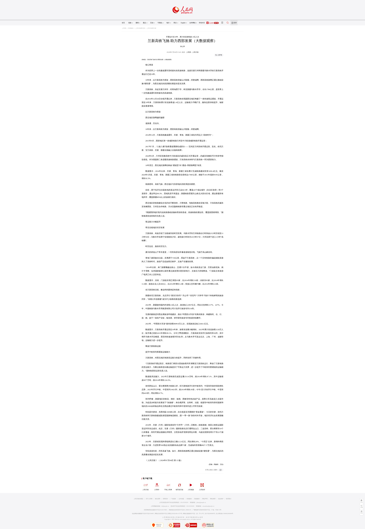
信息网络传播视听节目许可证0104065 (143, 513)
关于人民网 (149, 498)
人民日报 (145, 489)
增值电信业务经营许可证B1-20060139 (180, 510)
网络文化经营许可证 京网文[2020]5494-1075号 (168, 513)
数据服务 (197, 498)
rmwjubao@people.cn (208, 506)
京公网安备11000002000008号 (224, 513)
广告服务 (173, 498)
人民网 (124, 28)
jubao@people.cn (201, 502)
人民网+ (157, 489)
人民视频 (191, 489)
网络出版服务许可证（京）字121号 (193, 513)
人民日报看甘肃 (140, 28)
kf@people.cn (165, 506)
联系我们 (228, 498)
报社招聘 (157, 498)
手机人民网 (168, 489)
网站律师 (212, 498)
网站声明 (205, 498)
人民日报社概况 (138, 498)
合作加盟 (181, 498)
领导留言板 (179, 489)
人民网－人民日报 (192, 52)
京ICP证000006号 (210, 513)
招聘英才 (165, 498)
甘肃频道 (130, 28)
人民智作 (202, 489)
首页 (123, 23)
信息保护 (220, 498)
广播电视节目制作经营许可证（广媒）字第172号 (207, 510)
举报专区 (202, 23)
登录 (235, 23)
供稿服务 (189, 498)
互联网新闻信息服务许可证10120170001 (155, 510)
